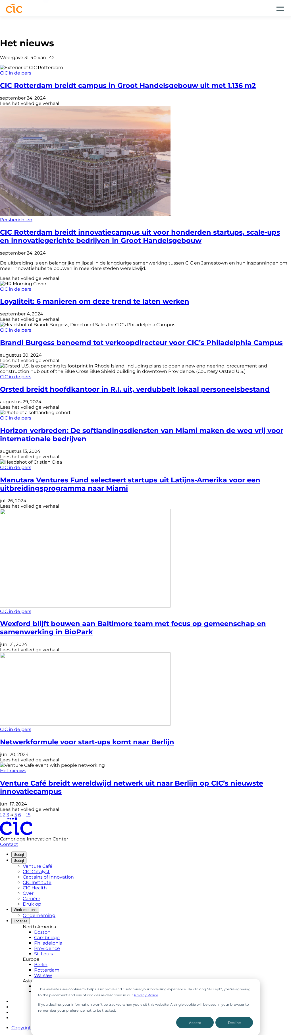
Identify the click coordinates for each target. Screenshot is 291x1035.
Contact (9, 844)
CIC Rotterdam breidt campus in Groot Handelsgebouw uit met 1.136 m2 (128, 85)
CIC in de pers (15, 73)
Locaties (21, 921)
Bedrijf (19, 854)
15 (28, 814)
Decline (234, 1022)
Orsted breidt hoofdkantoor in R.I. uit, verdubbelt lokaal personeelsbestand (135, 389)
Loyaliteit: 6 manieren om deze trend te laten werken (94, 301)
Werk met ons (25, 910)
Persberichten (16, 219)
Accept (195, 1022)
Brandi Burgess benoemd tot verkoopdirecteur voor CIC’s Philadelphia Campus (141, 342)
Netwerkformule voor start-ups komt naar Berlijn (87, 742)
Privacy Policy (146, 995)
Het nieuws (13, 770)
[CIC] (14, 8)
